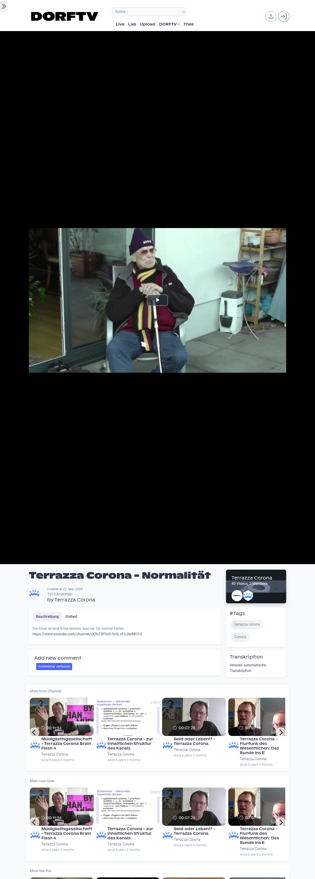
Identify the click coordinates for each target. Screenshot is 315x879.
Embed (71, 616)
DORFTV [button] (168, 24)
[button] (270, 16)
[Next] (281, 732)
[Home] (65, 16)
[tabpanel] (125, 633)
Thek (189, 24)
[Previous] (34, 732)
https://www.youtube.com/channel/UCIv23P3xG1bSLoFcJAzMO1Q (87, 634)
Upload (147, 24)
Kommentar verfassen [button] (54, 666)
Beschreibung (47, 616)
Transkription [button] (246, 657)
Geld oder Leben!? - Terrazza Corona (194, 741)
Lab (132, 24)
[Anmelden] (283, 16)
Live (120, 24)
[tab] (47, 616)
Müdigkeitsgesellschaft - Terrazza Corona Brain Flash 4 (66, 744)
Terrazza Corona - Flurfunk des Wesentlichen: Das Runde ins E (259, 746)
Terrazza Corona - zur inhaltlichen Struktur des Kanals (130, 744)
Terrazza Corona (74, 600)
